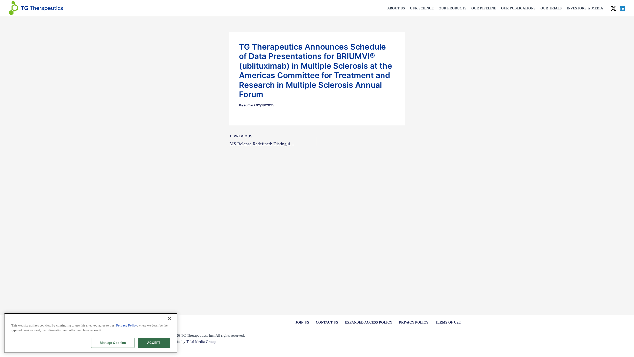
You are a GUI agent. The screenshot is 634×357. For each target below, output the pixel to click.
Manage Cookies (113, 343)
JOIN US (302, 322)
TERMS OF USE (448, 322)
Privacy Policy (126, 325)
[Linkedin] (622, 8)
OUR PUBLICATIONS (518, 8)
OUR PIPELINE (483, 8)
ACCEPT (154, 343)
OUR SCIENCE (422, 8)
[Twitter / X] (613, 8)
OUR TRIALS (551, 8)
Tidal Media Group (201, 342)
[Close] (169, 318)
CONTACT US (327, 322)
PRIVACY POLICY (413, 322)
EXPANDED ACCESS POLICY (368, 322)
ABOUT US (396, 8)
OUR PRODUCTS (452, 8)
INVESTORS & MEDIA (585, 8)
